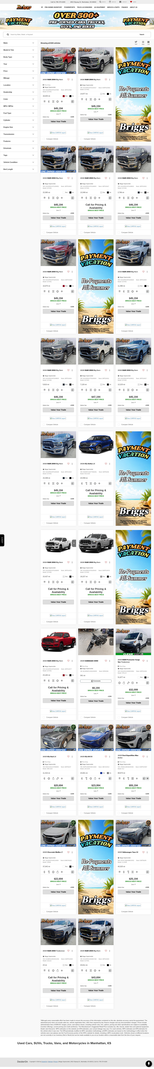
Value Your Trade (58, 121)
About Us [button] (133, 7)
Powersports (69, 7)
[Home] (42, 7)
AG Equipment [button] (99, 7)
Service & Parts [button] (113, 7)
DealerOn (44, 1061)
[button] (74, 60)
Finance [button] (125, 7)
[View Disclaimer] (62, 101)
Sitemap (50, 1061)
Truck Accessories (84, 7)
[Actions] (72, 79)
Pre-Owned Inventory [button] (53, 7)
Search (142, 34)
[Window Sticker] (147, 778)
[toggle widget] (149, 1064)
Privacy (56, 1061)
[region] (58, 117)
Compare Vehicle (52, 139)
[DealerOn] (22, 1061)
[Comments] (72, 101)
